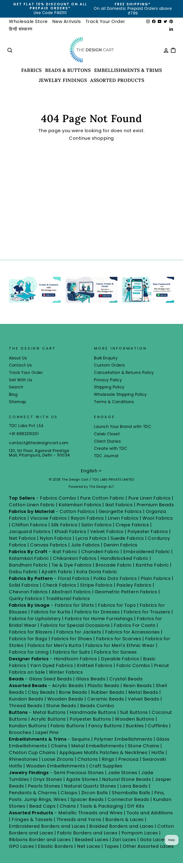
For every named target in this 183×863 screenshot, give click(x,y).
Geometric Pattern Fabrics (126, 592)
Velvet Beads (143, 699)
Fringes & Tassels (33, 819)
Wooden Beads (65, 699)
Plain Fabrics (156, 578)
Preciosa (128, 759)
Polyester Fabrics (147, 531)
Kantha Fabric (152, 565)
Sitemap (17, 401)
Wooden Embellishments (56, 766)
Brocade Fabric (114, 565)
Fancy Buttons (105, 726)
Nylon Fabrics (56, 538)
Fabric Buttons (67, 726)
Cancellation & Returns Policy (124, 372)
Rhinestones (23, 759)
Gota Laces (153, 839)
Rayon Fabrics (87, 518)
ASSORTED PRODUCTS (117, 80)
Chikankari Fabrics (75, 558)
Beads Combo (97, 705)
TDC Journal (106, 456)
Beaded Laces (91, 839)
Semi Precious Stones (79, 772)
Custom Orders (109, 365)
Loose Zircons (58, 759)
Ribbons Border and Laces (40, 839)
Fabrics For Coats (135, 625)
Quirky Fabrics (25, 598)
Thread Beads (25, 705)
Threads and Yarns (79, 819)
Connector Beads (128, 799)
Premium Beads (155, 505)
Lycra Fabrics (91, 538)
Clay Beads (41, 692)
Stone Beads (61, 705)
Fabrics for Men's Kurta (54, 645)
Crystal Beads (126, 679)
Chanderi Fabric (100, 551)
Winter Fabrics (66, 672)
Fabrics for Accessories (133, 632)
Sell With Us (20, 380)
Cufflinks (158, 726)
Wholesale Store (28, 21)
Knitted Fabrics (94, 665)
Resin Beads (137, 685)
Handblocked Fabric (124, 558)
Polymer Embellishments (124, 739)
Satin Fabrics (96, 525)
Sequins (81, 739)
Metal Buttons (50, 712)
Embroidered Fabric (146, 551)
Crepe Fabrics (132, 525)
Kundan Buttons (27, 726)
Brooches (21, 732)
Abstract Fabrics (71, 592)
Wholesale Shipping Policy (120, 394)
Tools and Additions (150, 813)
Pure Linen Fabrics (149, 498)
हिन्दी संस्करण (20, 29)
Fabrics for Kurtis (50, 612)
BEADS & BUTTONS (68, 70)
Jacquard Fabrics (29, 531)
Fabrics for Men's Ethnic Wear (120, 645)
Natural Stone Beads (126, 779)
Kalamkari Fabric (29, 558)
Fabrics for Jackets (79, 632)
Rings (108, 759)
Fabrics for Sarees (115, 652)
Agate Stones (82, 779)
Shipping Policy (109, 387)
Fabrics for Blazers (30, 632)
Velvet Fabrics (107, 531)
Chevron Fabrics (28, 592)
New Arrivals (66, 21)
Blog (13, 394)
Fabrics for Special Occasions (75, 625)
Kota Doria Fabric (96, 572)
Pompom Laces (139, 833)
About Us (18, 358)
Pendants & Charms (33, 793)
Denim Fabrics (120, 545)
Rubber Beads (107, 692)
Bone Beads (73, 692)
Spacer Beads (88, 799)
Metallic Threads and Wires (90, 813)
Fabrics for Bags (28, 639)
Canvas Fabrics (48, 545)
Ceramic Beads (105, 699)
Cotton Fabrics (77, 511)
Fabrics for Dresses (97, 612)
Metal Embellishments (97, 746)
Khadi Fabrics (70, 531)
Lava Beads (134, 786)
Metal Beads (143, 692)
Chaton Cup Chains (32, 752)
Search (16, 387)
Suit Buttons (134, 712)
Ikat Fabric (64, 551)
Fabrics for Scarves (118, 639)
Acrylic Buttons (48, 719)
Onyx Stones (48, 779)
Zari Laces (124, 839)
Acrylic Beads (68, 685)
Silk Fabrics (64, 525)
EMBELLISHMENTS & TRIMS (128, 70)
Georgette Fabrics (120, 511)
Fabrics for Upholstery (35, 618)
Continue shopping (91, 138)
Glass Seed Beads (50, 679)
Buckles (135, 726)
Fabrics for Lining (29, 652)
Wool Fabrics (157, 518)
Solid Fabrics (24, 585)
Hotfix (158, 752)
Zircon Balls (94, 793)
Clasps (69, 793)
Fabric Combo (133, 665)
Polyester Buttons (90, 719)
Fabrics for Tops (117, 605)
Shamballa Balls (131, 793)
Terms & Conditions (114, 401)
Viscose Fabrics (49, 518)
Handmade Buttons (93, 712)
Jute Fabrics (85, 545)
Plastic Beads (103, 685)
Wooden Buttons (134, 719)
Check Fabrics (59, 585)
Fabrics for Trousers (148, 612)
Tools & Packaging (101, 806)
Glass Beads (91, 679)
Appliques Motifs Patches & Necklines (103, 752)
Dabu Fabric (23, 572)
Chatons (87, 759)
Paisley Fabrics (134, 585)
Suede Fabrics (127, 538)
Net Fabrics (22, 538)
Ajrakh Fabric (57, 572)
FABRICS (31, 70)
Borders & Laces (124, 819)
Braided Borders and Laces (121, 826)
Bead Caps (42, 806)
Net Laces (88, 846)
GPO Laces (21, 846)
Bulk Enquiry (106, 358)
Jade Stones (122, 772)
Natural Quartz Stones (90, 786)
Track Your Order (105, 21)
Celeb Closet (107, 434)
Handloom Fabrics (75, 659)
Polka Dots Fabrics (115, 578)
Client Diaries (107, 441)
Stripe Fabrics (96, 585)
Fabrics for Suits (71, 652)
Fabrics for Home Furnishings (99, 618)
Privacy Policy (108, 380)
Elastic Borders (55, 846)
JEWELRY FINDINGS (63, 80)
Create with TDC (110, 448)
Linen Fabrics (123, 518)
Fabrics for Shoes (71, 639)
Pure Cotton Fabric (102, 498)
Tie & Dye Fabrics (72, 565)
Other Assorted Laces (148, 846)
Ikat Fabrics (119, 505)
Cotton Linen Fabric (32, 505)
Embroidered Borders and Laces (47, 826)
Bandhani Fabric (28, 565)
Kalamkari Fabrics (80, 505)
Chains (59, 746)
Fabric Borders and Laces (87, 833)
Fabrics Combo (58, 498)
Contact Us (20, 365)
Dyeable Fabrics (120, 659)
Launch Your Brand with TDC (122, 426)
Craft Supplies (106, 766)
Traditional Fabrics (68, 598)
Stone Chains (143, 746)
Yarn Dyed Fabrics (51, 665)
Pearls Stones (44, 786)
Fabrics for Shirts (74, 605)
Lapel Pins (47, 732)
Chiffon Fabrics (29, 525)
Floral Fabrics (73, 578)
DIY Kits (135, 806)
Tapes (112, 846)
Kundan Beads (26, 699)
